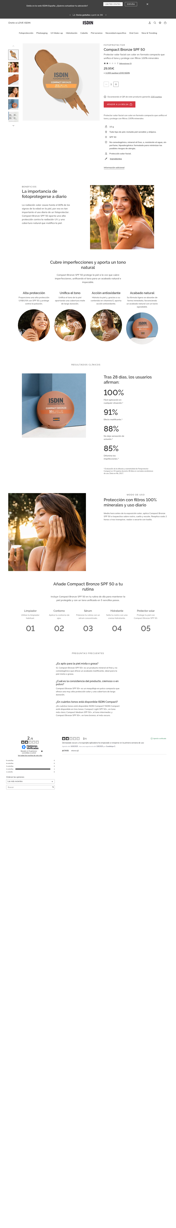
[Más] (116, 84)
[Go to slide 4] (13, 92)
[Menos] (106, 84)
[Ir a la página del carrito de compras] (165, 22)
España (131, 4)
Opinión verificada (159, 738)
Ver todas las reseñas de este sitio (30, 755)
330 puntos (156, 96)
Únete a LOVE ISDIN (78, 15)
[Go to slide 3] (13, 79)
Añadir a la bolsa (118, 104)
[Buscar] (154, 22)
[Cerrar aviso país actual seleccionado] (147, 4)
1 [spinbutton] (111, 84)
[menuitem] (26, 33)
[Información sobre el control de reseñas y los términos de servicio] (42, 751)
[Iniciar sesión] (149, 22)
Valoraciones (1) (125, 63)
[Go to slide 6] (13, 117)
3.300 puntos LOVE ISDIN (117, 73)
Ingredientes (116, 158)
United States (113, 4)
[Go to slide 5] (13, 104)
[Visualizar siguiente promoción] (112, 15)
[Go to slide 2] (13, 67)
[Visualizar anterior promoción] (63, 15)
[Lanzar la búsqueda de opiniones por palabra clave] (53, 787)
